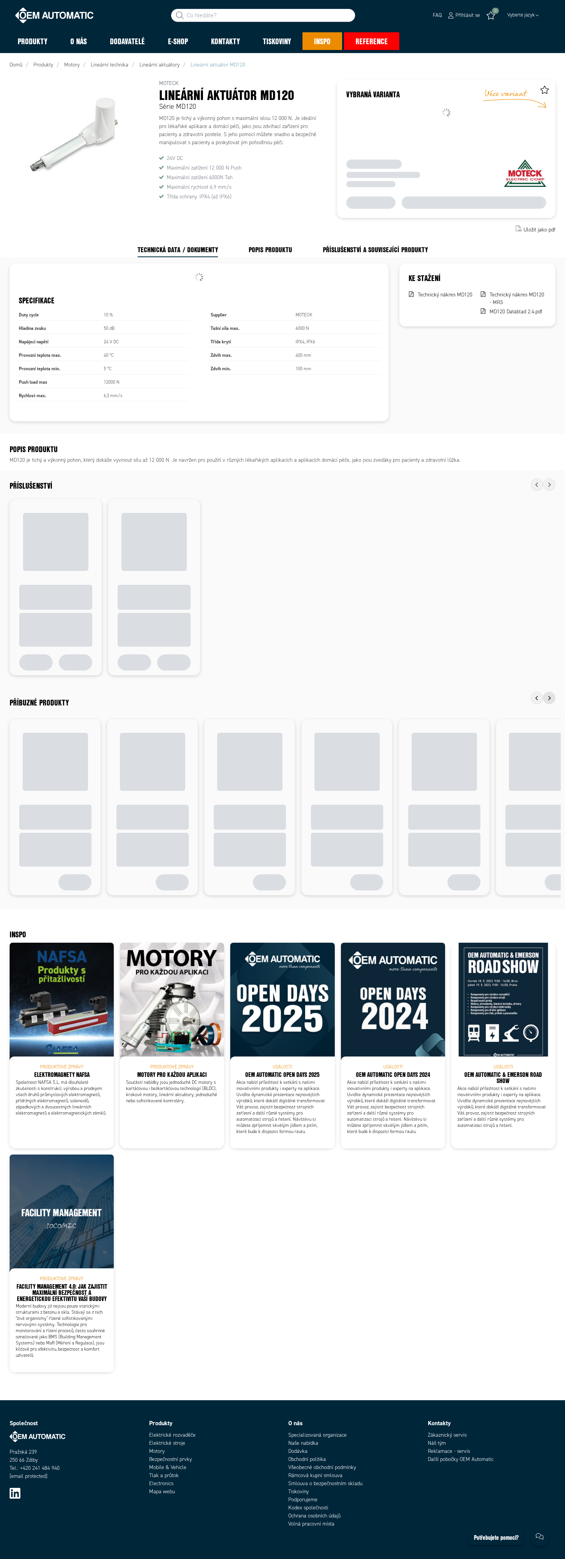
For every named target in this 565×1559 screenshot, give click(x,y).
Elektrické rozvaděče (172, 1435)
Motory (157, 1451)
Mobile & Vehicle (167, 1467)
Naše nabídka (303, 1443)
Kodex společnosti (308, 1507)
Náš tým (437, 1443)
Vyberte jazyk (521, 15)
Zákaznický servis (447, 1435)
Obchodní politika (307, 1459)
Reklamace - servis (449, 1451)
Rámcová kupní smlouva (315, 1475)
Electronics (161, 1483)
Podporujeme (302, 1499)
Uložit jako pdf (539, 229)
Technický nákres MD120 (445, 294)
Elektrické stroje (167, 1443)
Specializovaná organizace (317, 1435)
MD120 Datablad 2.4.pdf (516, 311)
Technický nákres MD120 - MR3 (517, 298)
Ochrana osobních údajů (314, 1515)
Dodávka (297, 1451)
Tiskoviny (298, 1491)
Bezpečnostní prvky (170, 1459)
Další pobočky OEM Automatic (461, 1459)
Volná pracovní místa (311, 1524)
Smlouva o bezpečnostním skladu (325, 1483)
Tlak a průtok (164, 1475)
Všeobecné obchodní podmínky (322, 1467)
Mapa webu (162, 1491)
